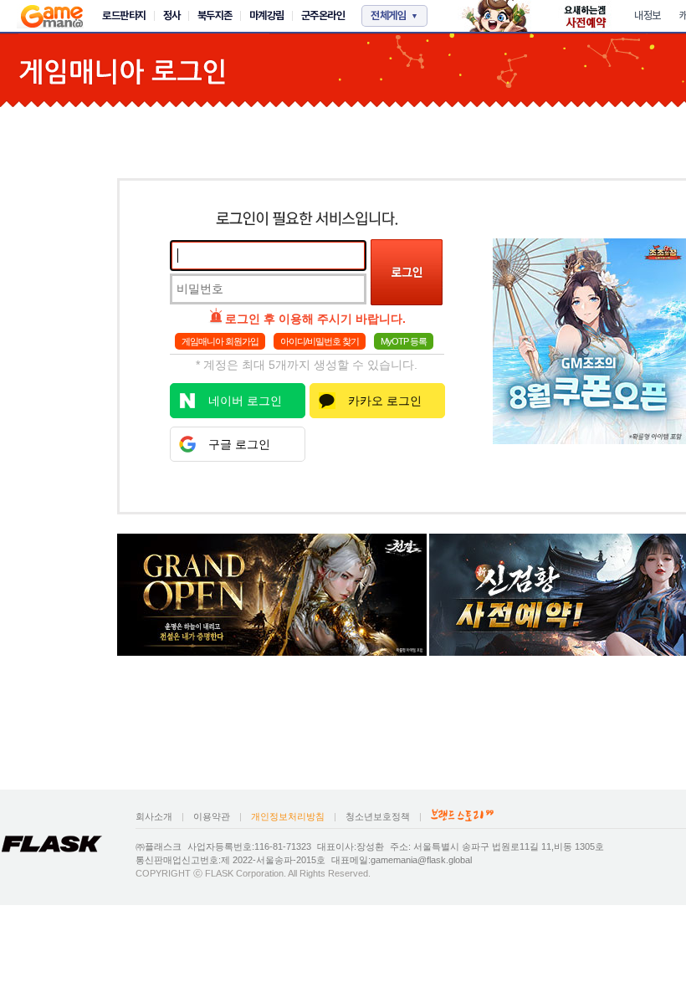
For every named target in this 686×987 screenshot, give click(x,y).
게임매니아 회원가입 (220, 341)
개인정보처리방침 (288, 816)
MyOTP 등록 (404, 341)
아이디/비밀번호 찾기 (319, 341)
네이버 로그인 (245, 400)
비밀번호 (200, 288)
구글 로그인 (239, 444)
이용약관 (211, 816)
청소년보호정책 (378, 816)
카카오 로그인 (385, 400)
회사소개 (154, 816)
